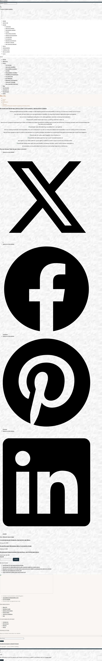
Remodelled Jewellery (11, 69)
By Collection (9, 78)
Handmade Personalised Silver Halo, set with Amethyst (19, 552)
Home (4, 59)
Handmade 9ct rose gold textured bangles (13, 565)
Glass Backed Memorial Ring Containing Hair (15, 546)
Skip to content (3, 1)
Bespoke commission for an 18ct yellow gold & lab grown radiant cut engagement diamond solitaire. (27, 569)
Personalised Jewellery (11, 72)
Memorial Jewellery (10, 67)
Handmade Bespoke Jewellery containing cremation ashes (16, 105)
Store (4, 63)
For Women (8, 65)
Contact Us (6, 90)
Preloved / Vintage (10, 82)
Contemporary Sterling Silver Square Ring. (15, 540)
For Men (8, 71)
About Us (5, 61)
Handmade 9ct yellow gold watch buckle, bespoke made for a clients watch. (21, 567)
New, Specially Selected (12, 84)
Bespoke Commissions (11, 80)
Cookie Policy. (48, 657)
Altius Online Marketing (5, 648)
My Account (6, 91)
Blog (4, 86)
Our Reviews (6, 88)
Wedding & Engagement (12, 74)
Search (2, 557)
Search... (2, 3)
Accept (2, 660)
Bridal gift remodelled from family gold (12, 570)
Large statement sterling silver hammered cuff (14, 572)
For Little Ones (9, 76)
